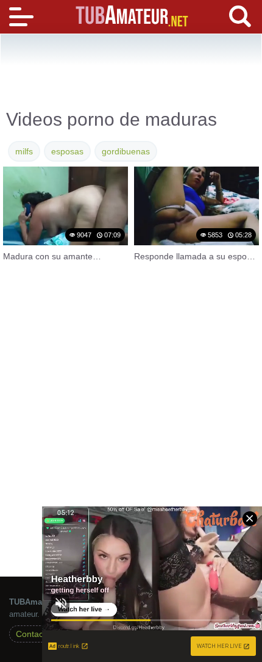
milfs (24, 151)
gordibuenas (126, 151)
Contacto (33, 634)
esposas (67, 151)
